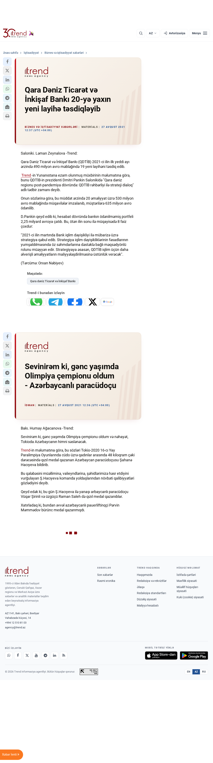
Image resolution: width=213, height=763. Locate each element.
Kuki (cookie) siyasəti (190, 597)
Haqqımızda (144, 574)
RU (204, 671)
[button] (7, 62)
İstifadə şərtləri (186, 574)
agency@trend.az (15, 627)
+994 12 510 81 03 (15, 622)
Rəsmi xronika (106, 580)
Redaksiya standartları (151, 593)
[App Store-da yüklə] (161, 655)
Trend (26, 175)
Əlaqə (140, 587)
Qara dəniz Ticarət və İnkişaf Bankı (53, 281)
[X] (27, 655)
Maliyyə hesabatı (148, 605)
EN (188, 671)
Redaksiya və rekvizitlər (152, 580)
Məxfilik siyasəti (187, 580)
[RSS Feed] (63, 655)
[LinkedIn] (54, 655)
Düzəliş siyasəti (146, 599)
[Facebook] (18, 655)
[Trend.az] (18, 33)
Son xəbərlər (105, 574)
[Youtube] (36, 655)
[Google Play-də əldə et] (194, 655)
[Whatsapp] (8, 655)
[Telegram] (45, 655)
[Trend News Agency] (16, 571)
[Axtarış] (141, 33)
